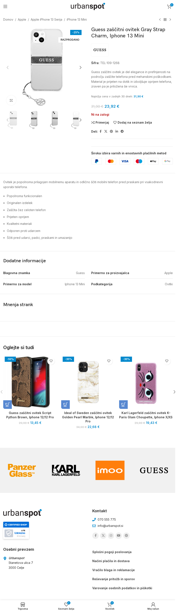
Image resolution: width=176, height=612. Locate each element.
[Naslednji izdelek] (170, 19)
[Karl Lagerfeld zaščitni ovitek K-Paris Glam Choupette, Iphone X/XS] (146, 382)
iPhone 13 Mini (77, 19)
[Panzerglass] (22, 470)
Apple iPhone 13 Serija (46, 19)
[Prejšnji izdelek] (159, 19)
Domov (8, 19)
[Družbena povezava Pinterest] (111, 131)
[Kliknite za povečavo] (11, 100)
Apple (22, 19)
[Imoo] (110, 470)
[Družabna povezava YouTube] (118, 535)
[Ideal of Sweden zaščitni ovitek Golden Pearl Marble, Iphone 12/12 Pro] (88, 382)
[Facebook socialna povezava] (100, 131)
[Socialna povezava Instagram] (111, 535)
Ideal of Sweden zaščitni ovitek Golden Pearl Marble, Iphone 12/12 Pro (88, 417)
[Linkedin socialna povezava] (116, 131)
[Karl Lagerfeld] (66, 470)
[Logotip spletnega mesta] (88, 6)
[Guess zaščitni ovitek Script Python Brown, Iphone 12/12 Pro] (30, 382)
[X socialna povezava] (106, 131)
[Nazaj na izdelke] (165, 19)
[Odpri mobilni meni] (5, 6)
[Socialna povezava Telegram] (122, 131)
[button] (7, 67)
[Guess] (154, 470)
